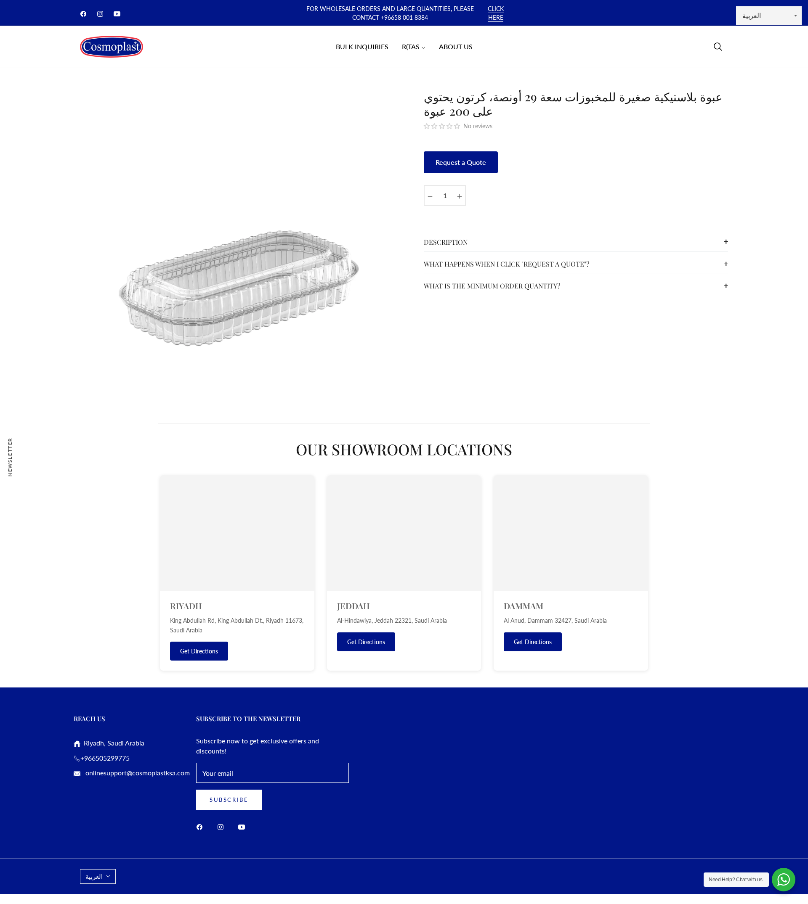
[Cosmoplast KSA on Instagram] (222, 826)
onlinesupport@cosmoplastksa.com (137, 773)
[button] (718, 46)
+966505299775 (105, 758)
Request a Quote (461, 162)
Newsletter (10, 456)
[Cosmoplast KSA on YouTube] (243, 826)
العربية (94, 876)
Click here (496, 13)
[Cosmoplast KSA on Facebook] (201, 826)
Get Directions (199, 651)
